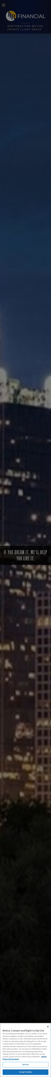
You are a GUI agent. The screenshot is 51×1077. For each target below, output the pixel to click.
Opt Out (25, 1064)
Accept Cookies (25, 1072)
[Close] (48, 1027)
